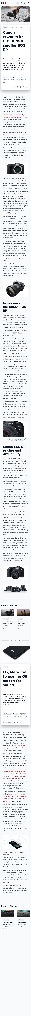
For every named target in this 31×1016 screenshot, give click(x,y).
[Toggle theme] (17, 3)
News (5, 27)
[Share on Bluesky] (15, 87)
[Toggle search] (21, 3)
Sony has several (8, 135)
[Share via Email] (24, 87)
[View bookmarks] (24, 3)
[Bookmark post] (27, 87)
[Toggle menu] (28, 3)
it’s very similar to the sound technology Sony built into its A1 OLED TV (15, 796)
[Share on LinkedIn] (21, 87)
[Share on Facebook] (18, 87)
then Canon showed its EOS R (12, 117)
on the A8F (6, 801)
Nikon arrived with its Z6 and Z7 (13, 115)
